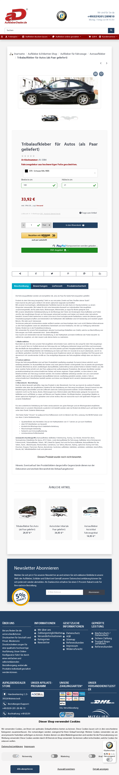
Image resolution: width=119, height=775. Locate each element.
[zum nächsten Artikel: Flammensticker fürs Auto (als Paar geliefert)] (106, 63)
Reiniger (70, 406)
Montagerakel (85, 406)
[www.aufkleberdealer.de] (16, 16)
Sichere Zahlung (103, 639)
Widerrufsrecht (74, 649)
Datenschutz (73, 633)
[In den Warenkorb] (14, 68)
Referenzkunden (75, 643)
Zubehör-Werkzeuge (36, 410)
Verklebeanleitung (41, 312)
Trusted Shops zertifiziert (102, 643)
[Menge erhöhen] (49, 225)
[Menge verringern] (23, 225)
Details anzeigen (101, 769)
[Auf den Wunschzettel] (101, 74)
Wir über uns (44, 630)
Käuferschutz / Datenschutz (102, 634)
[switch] (15, 756)
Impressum (72, 646)
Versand (39, 206)
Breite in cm (27, 180)
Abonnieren (94, 592)
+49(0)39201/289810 (101, 16)
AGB (68, 637)
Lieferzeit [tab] (57, 286)
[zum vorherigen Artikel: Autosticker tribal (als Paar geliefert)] (101, 63)
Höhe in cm (67, 180)
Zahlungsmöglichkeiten (50, 633)
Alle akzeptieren (25, 769)
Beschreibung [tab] (21, 286)
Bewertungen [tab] (40, 286)
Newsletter (44, 643)
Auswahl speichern (66, 769)
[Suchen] (111, 30)
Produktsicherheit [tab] (76, 286)
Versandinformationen (50, 636)
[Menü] (114, 742)
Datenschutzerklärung (80, 579)
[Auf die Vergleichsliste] (95, 74)
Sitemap (70, 640)
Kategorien (44, 640)
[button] (60, 173)
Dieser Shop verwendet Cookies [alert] (59, 721)
